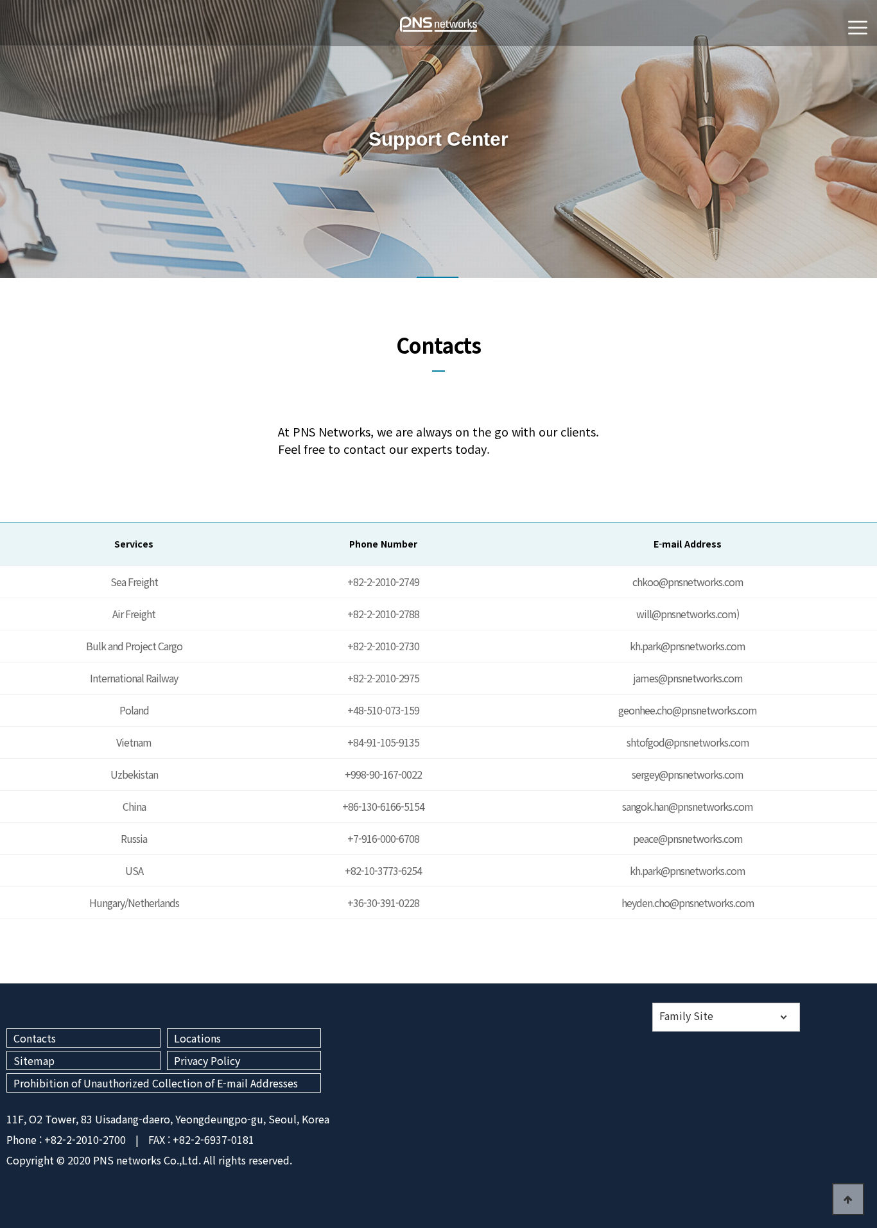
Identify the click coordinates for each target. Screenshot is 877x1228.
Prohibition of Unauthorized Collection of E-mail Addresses (155, 1083)
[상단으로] (848, 1199)
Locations (197, 1038)
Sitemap (34, 1060)
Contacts (34, 1038)
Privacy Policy (207, 1060)
